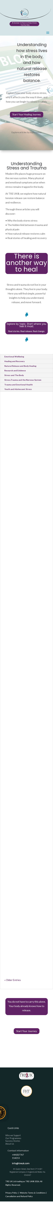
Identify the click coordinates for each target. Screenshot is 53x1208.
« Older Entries (12, 980)
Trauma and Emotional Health (18, 384)
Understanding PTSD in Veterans (24, 949)
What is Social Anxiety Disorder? (23, 557)
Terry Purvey (17, 436)
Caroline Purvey (19, 499)
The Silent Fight (18, 757)
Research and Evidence (15, 370)
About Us (9, 1143)
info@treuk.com (21, 1163)
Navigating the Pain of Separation (24, 493)
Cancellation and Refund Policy (19, 1196)
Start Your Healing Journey (26, 114)
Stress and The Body (14, 375)
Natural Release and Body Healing (20, 366)
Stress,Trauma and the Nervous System (22, 380)
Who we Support (13, 1135)
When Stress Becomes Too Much (25, 705)
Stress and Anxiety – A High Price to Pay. (23, 695)
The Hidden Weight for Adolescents (24, 885)
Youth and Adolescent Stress (18, 389)
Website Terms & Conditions (33, 1192)
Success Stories (12, 1141)
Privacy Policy (11, 1192)
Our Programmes (13, 1138)
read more (12, 448)
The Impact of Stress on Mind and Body (25, 627)
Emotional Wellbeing (14, 356)
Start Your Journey (26, 1031)
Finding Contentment (23, 431)
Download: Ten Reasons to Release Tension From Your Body (25, 24)
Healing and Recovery (14, 361)
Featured (12, 765)
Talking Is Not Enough (23, 818)
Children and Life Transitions (23, 503)
